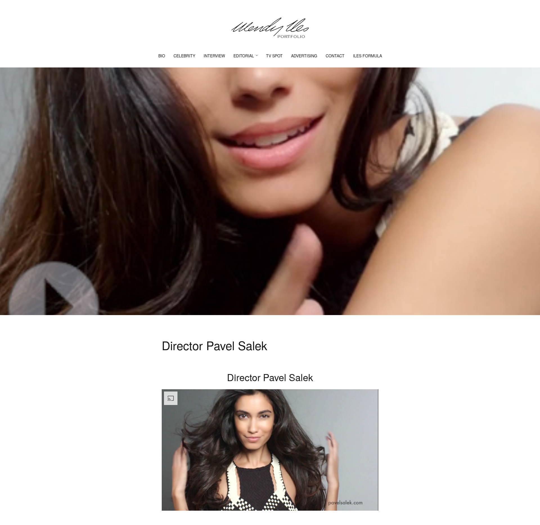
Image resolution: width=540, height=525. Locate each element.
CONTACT (335, 55)
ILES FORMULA (367, 55)
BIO (161, 55)
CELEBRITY (184, 55)
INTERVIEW (214, 55)
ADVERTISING (304, 55)
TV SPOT (274, 55)
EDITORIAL (243, 55)
